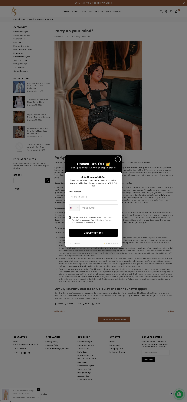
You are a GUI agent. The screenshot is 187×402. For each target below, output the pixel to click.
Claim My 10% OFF (93, 233)
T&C (70, 243)
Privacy (77, 243)
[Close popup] (117, 159)
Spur (116, 243)
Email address (75, 191)
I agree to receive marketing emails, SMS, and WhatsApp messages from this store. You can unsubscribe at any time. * (92, 220)
